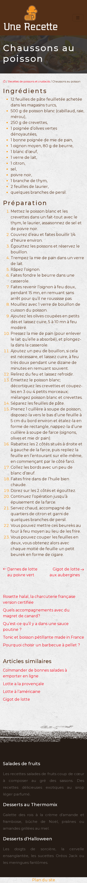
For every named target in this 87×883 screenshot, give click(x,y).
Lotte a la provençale (23, 684)
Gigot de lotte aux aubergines (65, 572)
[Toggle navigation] (77, 18)
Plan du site (43, 880)
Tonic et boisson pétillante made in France (43, 637)
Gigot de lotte (16, 699)
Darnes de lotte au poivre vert (22, 572)
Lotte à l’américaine (21, 691)
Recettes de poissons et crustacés (29, 81)
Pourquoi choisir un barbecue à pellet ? (41, 645)
